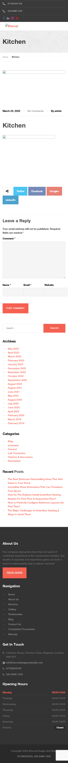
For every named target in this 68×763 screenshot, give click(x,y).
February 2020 (16, 415)
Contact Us (14, 624)
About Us (13, 599)
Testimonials (15, 614)
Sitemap (13, 634)
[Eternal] (16, 26)
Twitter (20, 191)
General (12, 449)
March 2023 (14, 356)
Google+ (54, 191)
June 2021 (14, 391)
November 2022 (17, 372)
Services (13, 604)
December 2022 (17, 368)
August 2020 (15, 399)
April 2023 (13, 352)
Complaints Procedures (21, 629)
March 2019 (14, 419)
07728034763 (25, 756)
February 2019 (16, 423)
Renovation (14, 460)
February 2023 (16, 360)
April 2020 (13, 411)
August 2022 (15, 384)
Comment (9, 238)
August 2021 (15, 387)
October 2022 (16, 376)
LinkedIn (11, 200)
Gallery (12, 609)
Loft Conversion (16, 453)
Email (27, 285)
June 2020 (14, 407)
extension (13, 445)
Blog (10, 441)
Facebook (37, 191)
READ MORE (14, 572)
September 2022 (17, 380)
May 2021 (13, 395)
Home (11, 594)
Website (49, 285)
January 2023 (15, 364)
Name (7, 285)
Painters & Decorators (20, 457)
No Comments (36, 111)
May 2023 (13, 348)
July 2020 (13, 403)
